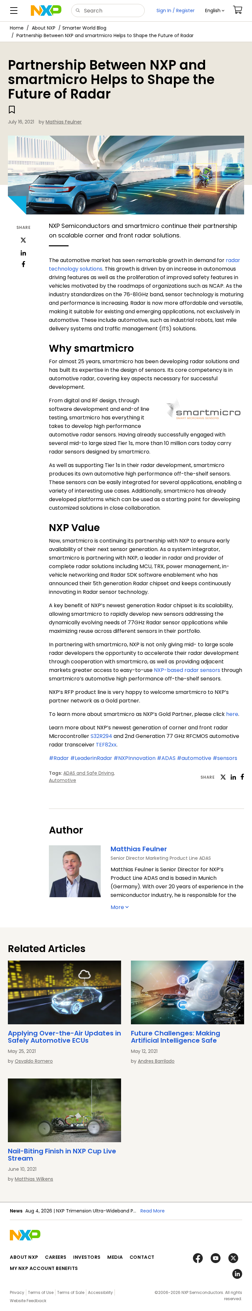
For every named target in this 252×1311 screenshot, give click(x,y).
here (232, 714)
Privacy (17, 1292)
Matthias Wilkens (34, 1179)
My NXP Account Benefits (44, 1268)
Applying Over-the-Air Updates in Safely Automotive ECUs (64, 1037)
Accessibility (100, 1292)
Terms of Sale (70, 1292)
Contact (142, 1257)
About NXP (43, 28)
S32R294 (101, 736)
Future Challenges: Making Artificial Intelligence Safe (175, 1037)
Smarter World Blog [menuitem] (84, 28)
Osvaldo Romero (34, 1061)
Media (115, 1257)
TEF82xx (106, 744)
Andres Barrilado (156, 1061)
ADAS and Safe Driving (88, 773)
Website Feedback (28, 1300)
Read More (152, 1211)
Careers (56, 1257)
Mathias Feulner (64, 122)
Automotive (62, 780)
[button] (214, 10)
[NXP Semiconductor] (46, 10)
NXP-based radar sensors (187, 670)
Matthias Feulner (139, 849)
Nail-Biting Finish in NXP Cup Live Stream (62, 1154)
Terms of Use (40, 1292)
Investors (87, 1257)
